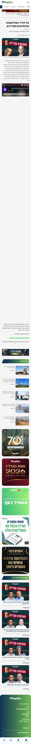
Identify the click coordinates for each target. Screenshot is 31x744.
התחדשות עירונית (23, 732)
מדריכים (26, 737)
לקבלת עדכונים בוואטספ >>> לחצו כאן (19, 338)
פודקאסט (19, 14)
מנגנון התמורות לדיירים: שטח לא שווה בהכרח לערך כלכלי (8, 405)
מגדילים (27, 35)
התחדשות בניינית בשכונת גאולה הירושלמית (9, 367)
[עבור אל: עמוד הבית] (7, 2)
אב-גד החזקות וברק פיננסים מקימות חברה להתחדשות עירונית (8, 393)
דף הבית (25, 14)
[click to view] (15, 11)
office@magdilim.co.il (22, 709)
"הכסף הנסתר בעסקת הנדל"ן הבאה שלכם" (18, 684)
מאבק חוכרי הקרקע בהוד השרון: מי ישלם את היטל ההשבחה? (9, 418)
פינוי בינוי (26, 728)
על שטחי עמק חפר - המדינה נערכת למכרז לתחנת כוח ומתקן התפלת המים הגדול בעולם (8, 381)
